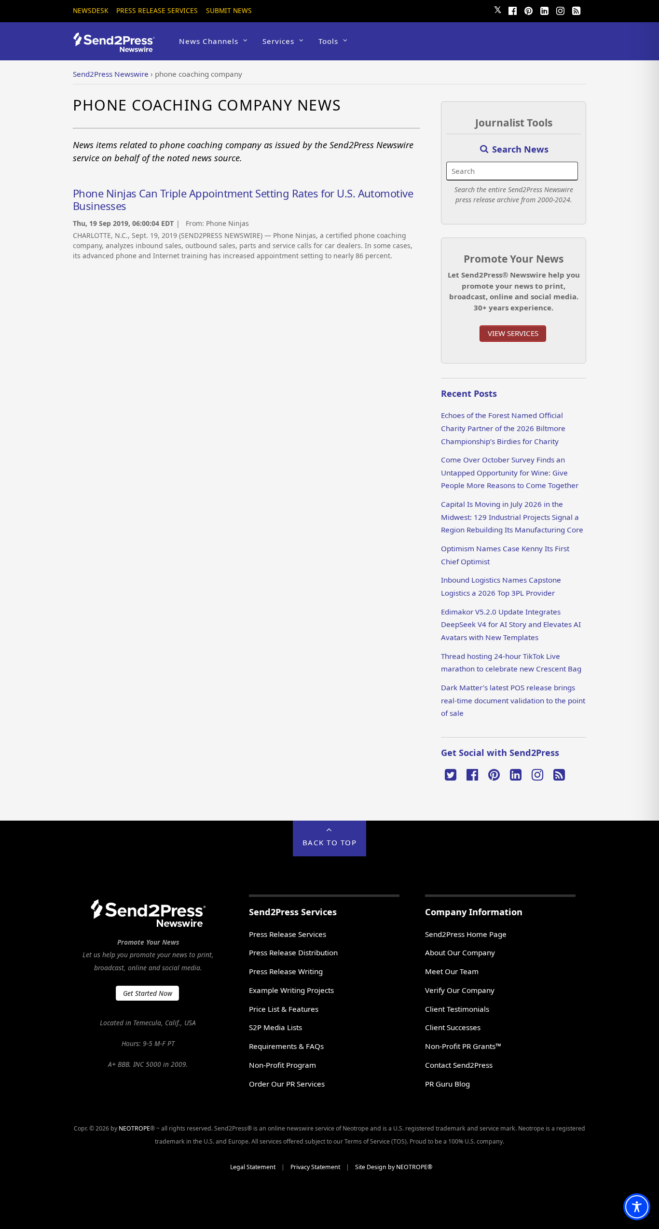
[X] (450, 774)
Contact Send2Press (459, 1065)
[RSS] (576, 9)
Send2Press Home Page (466, 934)
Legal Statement (252, 1167)
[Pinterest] (528, 9)
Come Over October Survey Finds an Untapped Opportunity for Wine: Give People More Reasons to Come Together (509, 472)
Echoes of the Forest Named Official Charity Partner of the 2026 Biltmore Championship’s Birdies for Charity (503, 428)
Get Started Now (147, 993)
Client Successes (453, 1027)
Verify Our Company (459, 990)
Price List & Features (283, 1009)
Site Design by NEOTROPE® (393, 1167)
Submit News (229, 10)
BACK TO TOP (329, 842)
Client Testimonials (457, 1009)
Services (278, 41)
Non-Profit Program (282, 1065)
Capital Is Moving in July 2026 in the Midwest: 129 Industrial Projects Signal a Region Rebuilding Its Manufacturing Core (512, 516)
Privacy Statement (315, 1167)
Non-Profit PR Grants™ (463, 1046)
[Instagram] (560, 9)
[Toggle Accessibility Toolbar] (636, 1206)
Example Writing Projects (291, 990)
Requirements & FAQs (286, 1046)
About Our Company (460, 952)
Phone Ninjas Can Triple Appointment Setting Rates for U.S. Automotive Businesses (243, 199)
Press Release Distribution (293, 952)
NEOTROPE (134, 1128)
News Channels (208, 41)
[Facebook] (512, 9)
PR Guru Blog (447, 1084)
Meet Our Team (452, 971)
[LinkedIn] (544, 9)
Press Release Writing (286, 971)
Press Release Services (157, 10)
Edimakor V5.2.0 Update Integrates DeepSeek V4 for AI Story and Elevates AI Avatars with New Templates (511, 624)
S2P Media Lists (275, 1027)
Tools (328, 41)
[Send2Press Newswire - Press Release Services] (117, 47)
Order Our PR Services (287, 1084)
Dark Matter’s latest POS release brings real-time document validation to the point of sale (513, 700)
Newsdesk (90, 10)
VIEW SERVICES (513, 333)
